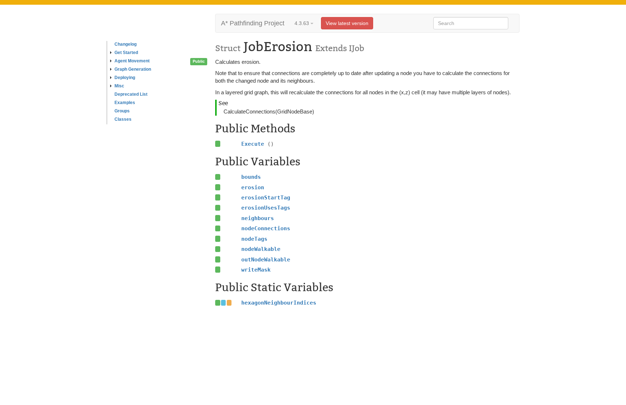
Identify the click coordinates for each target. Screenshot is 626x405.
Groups (122, 110)
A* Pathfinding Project (252, 23)
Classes (123, 119)
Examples (124, 102)
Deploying (124, 77)
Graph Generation (132, 69)
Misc (119, 85)
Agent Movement (132, 60)
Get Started (126, 52)
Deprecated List (130, 94)
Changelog (125, 44)
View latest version (347, 23)
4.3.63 (302, 23)
